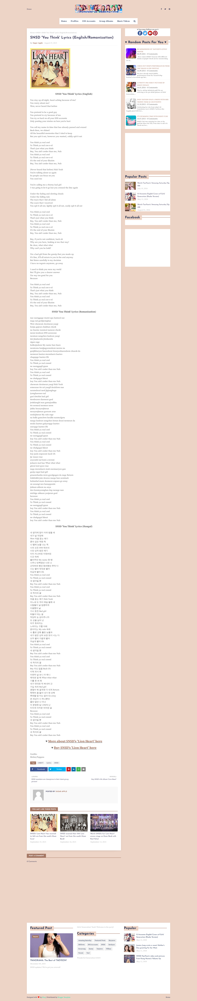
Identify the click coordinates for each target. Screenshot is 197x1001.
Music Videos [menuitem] (123, 21)
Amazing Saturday (84, 940)
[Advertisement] (147, 152)
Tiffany (108, 949)
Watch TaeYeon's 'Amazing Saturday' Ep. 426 (153, 184)
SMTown (81, 945)
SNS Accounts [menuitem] (88, 21)
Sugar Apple (38, 43)
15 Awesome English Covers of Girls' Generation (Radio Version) (151, 195)
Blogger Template (64, 997)
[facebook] (161, 9)
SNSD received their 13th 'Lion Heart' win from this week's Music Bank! (73, 836)
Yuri (88, 953)
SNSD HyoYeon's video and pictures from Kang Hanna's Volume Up (150, 957)
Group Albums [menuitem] (106, 21)
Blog (44, 997)
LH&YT (40, 763)
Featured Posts (100, 940)
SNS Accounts (93, 945)
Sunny (91, 949)
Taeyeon (100, 949)
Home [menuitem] (64, 21)
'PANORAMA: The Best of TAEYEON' (48, 960)
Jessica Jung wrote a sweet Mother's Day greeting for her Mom (150, 946)
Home (29, 9)
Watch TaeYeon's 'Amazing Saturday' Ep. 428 (153, 206)
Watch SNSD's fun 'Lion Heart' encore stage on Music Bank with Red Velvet (103, 836)
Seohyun (112, 945)
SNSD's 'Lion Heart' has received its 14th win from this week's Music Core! (43, 836)
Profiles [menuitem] (74, 21)
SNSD (38, 33)
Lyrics (49, 763)
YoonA (80, 953)
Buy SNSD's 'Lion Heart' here (75, 748)
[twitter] (165, 9)
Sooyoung (82, 949)
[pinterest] (169, 9)
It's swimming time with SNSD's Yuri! (152, 116)
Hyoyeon (112, 940)
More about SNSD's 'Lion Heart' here (75, 741)
